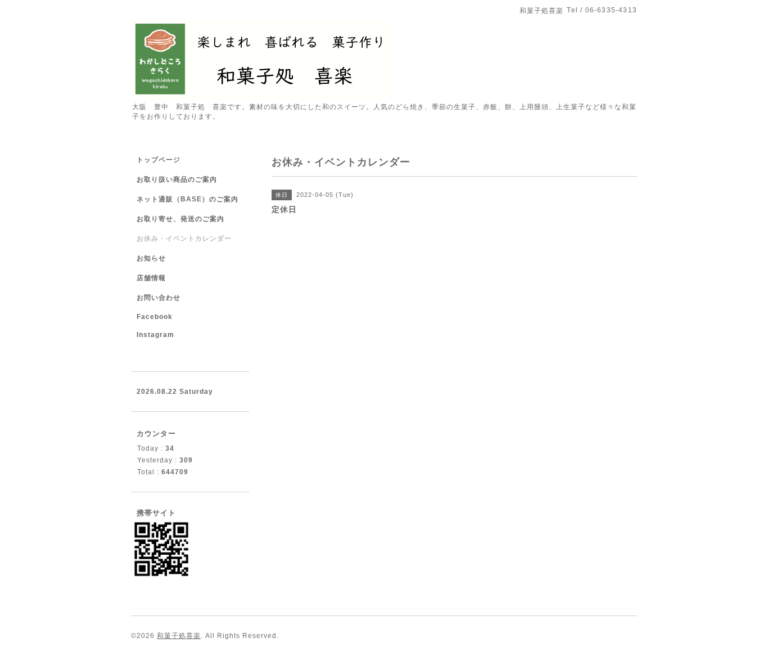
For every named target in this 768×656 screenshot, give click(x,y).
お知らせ (151, 258)
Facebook (155, 317)
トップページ (158, 160)
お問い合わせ (158, 298)
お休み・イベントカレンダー (184, 238)
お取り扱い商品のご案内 (177, 179)
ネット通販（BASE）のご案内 (187, 199)
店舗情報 (151, 278)
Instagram (155, 335)
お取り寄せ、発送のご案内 (180, 219)
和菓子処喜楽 (179, 636)
